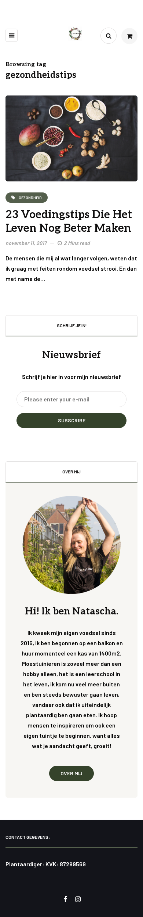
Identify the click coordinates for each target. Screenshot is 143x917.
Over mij (71, 773)
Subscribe (71, 420)
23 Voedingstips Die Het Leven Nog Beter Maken (69, 221)
